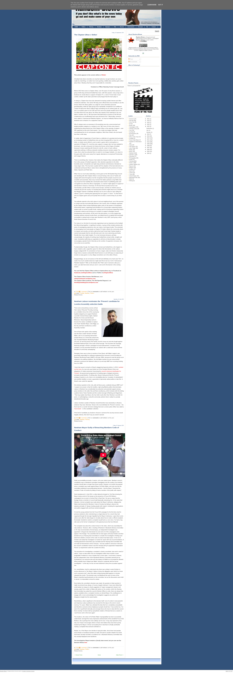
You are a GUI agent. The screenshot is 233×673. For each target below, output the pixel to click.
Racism (122, 27)
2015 (148, 126)
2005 (148, 151)
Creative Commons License (28, 671)
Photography (132, 158)
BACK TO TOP (229, 671)
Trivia (131, 174)
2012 (148, 138)
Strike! (104, 75)
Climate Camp (133, 128)
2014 (148, 134)
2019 (148, 120)
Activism (131, 119)
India (130, 145)
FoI (147, 27)
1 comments (83, 291)
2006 (148, 149)
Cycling (131, 132)
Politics (83, 27)
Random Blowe (143, 47)
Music (131, 151)
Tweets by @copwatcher (133, 85)
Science (131, 169)
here (85, 642)
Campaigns (132, 127)
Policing (91, 27)
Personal (140, 27)
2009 (148, 143)
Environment (131, 27)
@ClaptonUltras (108, 272)
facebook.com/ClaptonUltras (83, 272)
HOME (76, 27)
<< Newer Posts (78, 655)
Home (99, 655)
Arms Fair (132, 122)
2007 (148, 147)
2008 (148, 145)
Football (82, 293)
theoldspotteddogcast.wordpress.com (86, 282)
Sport (130, 171)
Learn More (151, 5)
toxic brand (77, 408)
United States (133, 176)
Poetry (131, 159)
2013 (148, 136)
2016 (148, 124)
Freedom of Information (135, 141)
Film (115, 27)
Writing (131, 180)
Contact (154, 27)
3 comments (83, 418)
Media (131, 149)
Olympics (107, 27)
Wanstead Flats (133, 177)
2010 (148, 142)
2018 (148, 122)
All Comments (133, 61)
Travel (131, 172)
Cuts (130, 130)
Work (130, 179)
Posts (131, 59)
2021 (148, 119)
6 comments (83, 647)
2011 (148, 140)
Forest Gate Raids (134, 140)
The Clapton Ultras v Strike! (85, 35)
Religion (131, 167)
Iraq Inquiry (132, 146)
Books (131, 125)
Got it (160, 5)
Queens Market (133, 164)
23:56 (77, 647)
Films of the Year (134, 137)
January (148, 132)
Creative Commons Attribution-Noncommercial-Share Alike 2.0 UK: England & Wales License (143, 49)
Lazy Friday (132, 148)
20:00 (77, 418)
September (149, 128)
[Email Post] (114, 291)
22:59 (77, 291)
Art (130, 123)
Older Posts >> (119, 655)
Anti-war (131, 120)
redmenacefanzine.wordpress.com (84, 278)
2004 (148, 153)
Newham (99, 27)
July (147, 130)
